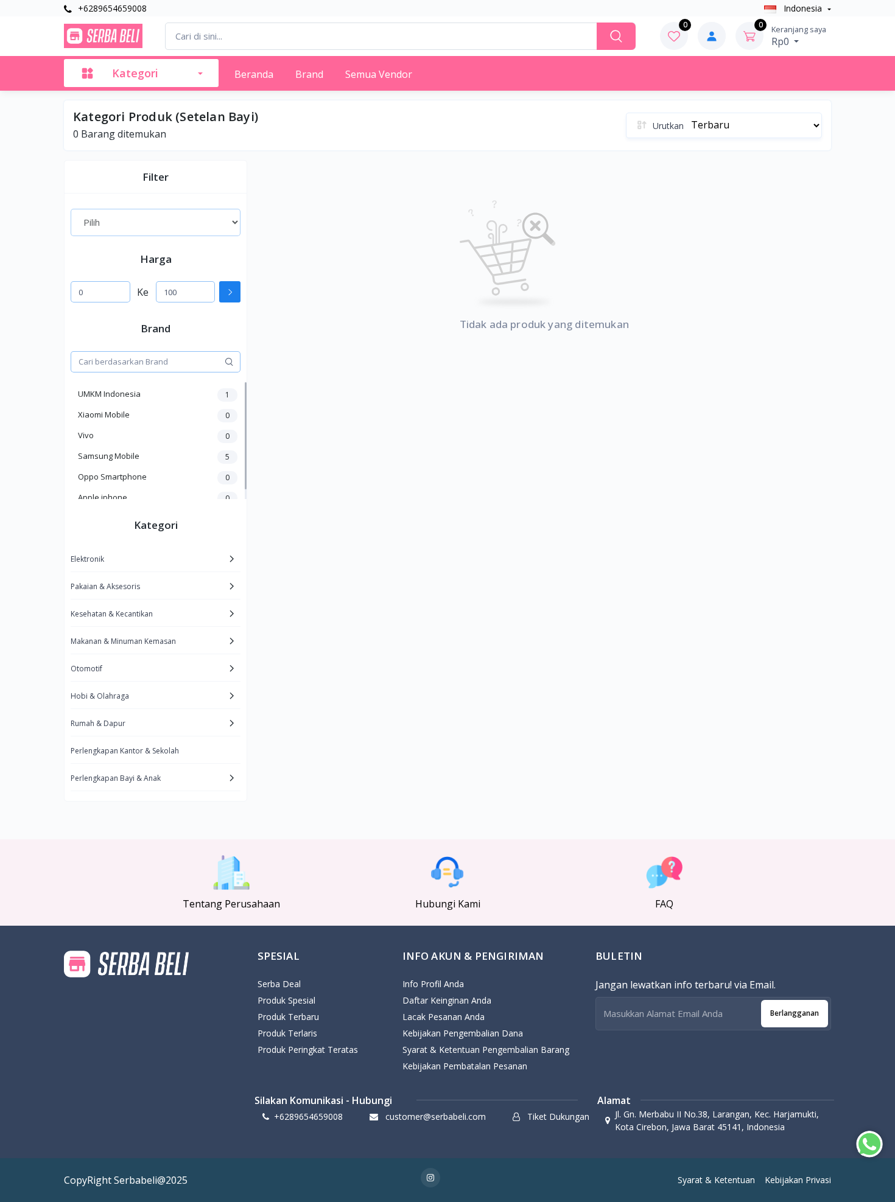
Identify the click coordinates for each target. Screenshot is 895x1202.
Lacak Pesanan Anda (443, 1016)
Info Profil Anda (433, 984)
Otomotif (86, 668)
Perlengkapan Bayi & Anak (116, 778)
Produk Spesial (286, 1000)
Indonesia (802, 8)
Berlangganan (794, 1013)
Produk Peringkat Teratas (308, 1049)
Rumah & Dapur (98, 723)
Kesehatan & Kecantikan (112, 614)
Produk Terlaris (287, 1033)
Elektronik (87, 559)
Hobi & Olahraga (100, 696)
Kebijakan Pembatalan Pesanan (464, 1066)
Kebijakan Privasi (798, 1180)
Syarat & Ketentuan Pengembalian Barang (485, 1049)
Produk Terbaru (288, 1016)
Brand (309, 74)
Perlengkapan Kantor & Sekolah (125, 751)
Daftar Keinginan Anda (446, 1000)
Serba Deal (279, 984)
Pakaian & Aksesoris (105, 586)
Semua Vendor (378, 74)
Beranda (253, 74)
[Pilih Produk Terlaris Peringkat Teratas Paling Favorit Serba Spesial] (155, 222)
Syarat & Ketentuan (716, 1180)
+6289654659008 (111, 8)
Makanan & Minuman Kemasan (123, 641)
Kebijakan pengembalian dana (462, 1033)
